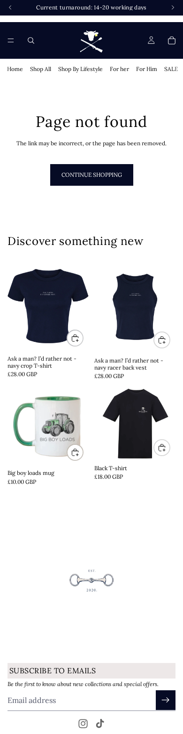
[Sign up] (165, 700)
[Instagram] (83, 723)
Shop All (40, 68)
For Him (146, 68)
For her (119, 68)
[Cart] (171, 40)
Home (15, 68)
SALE (171, 68)
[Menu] (11, 40)
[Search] (31, 40)
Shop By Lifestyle (80, 68)
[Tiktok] (100, 723)
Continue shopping (91, 174)
